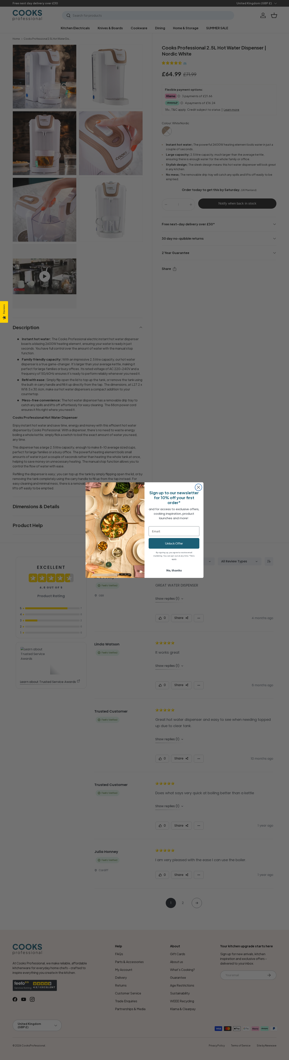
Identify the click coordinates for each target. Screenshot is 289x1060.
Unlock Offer (174, 543)
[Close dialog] (198, 487)
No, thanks (174, 570)
